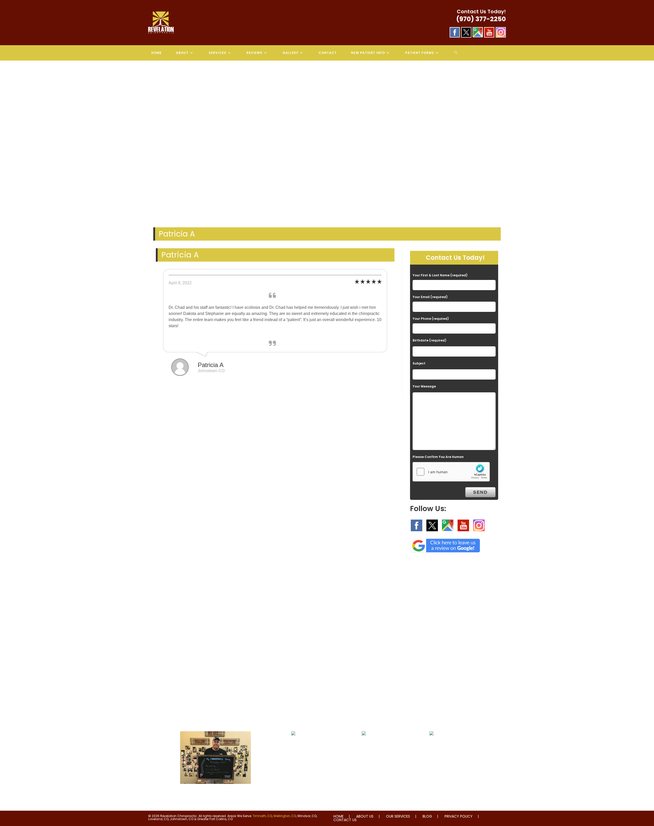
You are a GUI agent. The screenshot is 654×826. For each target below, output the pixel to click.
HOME (338, 816)
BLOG (427, 816)
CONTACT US (345, 819)
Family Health (431, 745)
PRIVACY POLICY (459, 816)
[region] (327, 141)
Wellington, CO (284, 816)
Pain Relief (215, 794)
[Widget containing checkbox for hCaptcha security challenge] (451, 471)
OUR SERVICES (398, 816)
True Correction (293, 745)
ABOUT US (364, 816)
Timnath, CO (262, 816)
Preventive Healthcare (363, 745)
